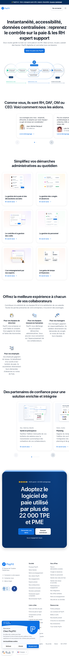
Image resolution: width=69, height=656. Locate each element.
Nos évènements (55, 623)
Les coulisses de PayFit (57, 612)
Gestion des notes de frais (58, 578)
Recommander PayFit (35, 599)
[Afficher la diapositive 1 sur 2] (34, 142)
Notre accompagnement (36, 573)
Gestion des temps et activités (55, 582)
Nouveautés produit (56, 618)
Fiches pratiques (55, 609)
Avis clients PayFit (34, 576)
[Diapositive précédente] (17, 142)
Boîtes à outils (54, 615)
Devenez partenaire (34, 591)
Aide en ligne (8, 581)
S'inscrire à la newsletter (57, 621)
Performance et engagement (54, 586)
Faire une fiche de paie (35, 609)
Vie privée (48, 644)
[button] (7, 653)
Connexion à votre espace (12, 575)
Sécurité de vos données (57, 599)
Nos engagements (34, 579)
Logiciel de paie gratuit (35, 619)
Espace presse (33, 582)
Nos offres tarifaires (56, 593)
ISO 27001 (64, 644)
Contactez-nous (9, 578)
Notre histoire (33, 570)
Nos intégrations (55, 590)
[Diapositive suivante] (51, 142)
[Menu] (65, 8)
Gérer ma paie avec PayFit (34, 51)
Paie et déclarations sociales (56, 568)
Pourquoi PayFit (33, 567)
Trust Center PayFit (56, 626)
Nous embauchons (34, 585)
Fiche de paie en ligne (35, 612)
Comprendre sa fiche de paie (35, 615)
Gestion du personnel (56, 575)
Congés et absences (56, 572)
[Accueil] (5, 8)
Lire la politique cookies (10, 641)
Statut (56, 644)
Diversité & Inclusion (35, 588)
